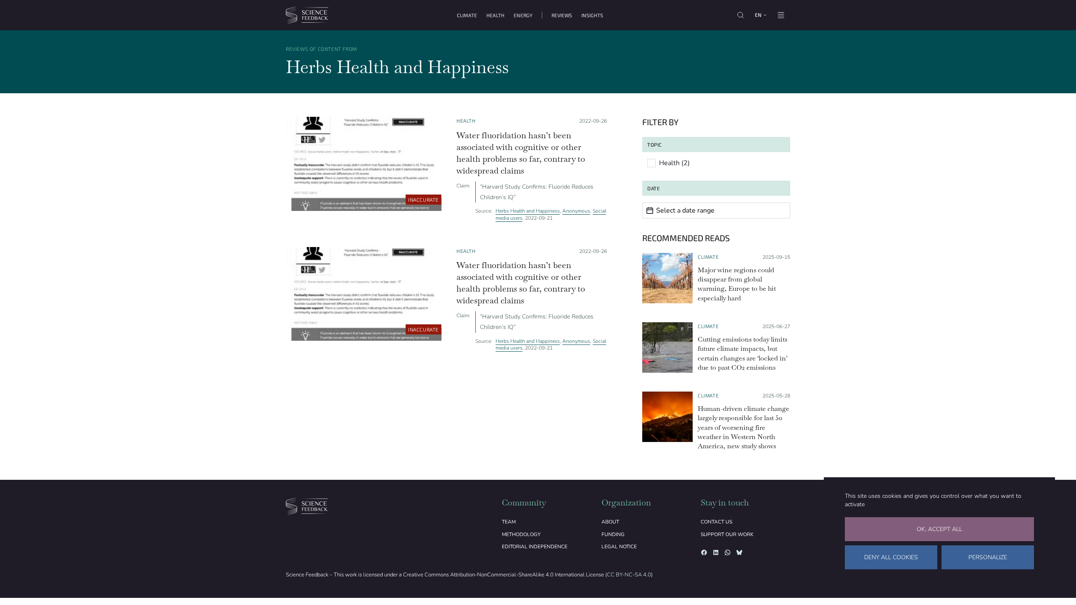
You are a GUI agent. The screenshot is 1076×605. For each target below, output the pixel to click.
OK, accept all (939, 529)
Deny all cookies (891, 557)
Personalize (987, 557)
